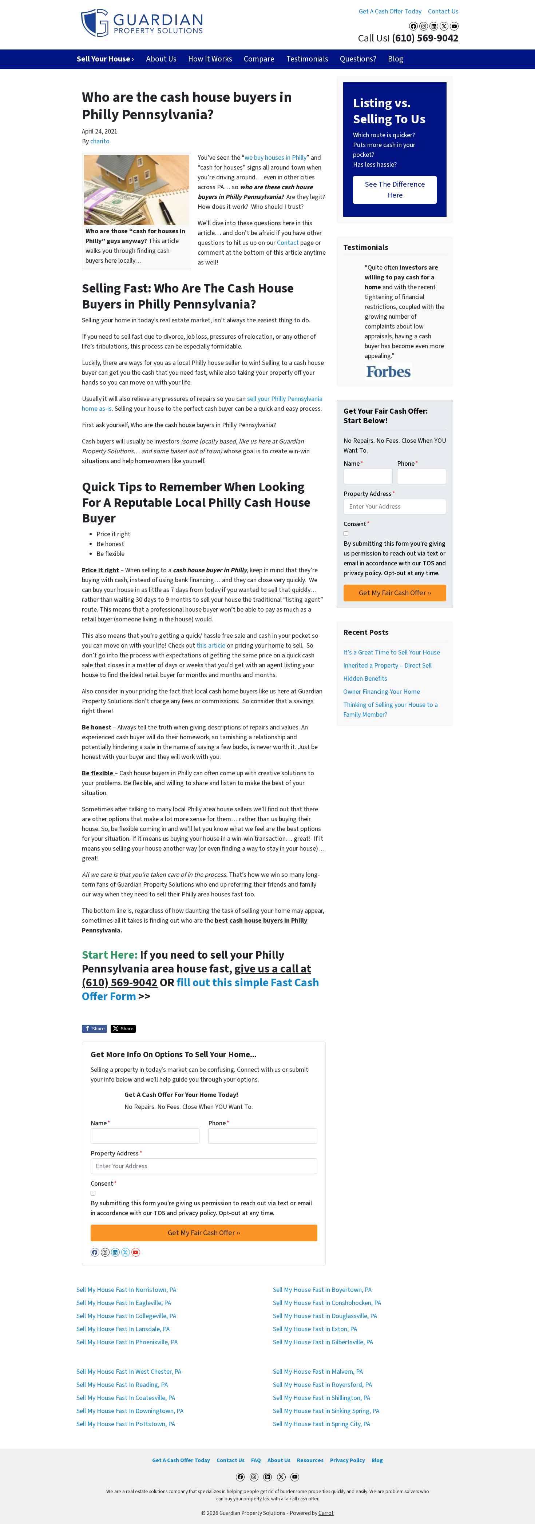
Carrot (326, 1513)
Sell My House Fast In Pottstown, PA (125, 1424)
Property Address (116, 1153)
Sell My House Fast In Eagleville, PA (123, 1303)
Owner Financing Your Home (381, 691)
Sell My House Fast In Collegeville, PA (126, 1316)
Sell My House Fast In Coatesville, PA (125, 1397)
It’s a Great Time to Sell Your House (391, 652)
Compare (259, 59)
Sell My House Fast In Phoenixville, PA (127, 1342)
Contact (288, 242)
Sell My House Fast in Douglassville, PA (325, 1316)
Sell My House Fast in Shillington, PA (321, 1397)
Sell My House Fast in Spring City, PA (321, 1424)
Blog (395, 59)
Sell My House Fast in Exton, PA (315, 1329)
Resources (310, 1460)
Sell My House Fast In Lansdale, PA (123, 1329)
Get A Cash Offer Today (390, 11)
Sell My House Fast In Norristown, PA (126, 1289)
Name (100, 1123)
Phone (218, 1123)
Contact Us (443, 11)
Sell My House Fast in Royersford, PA (322, 1384)
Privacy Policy (347, 1460)
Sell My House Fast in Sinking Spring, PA (326, 1411)
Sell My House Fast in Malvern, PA (318, 1371)
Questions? (358, 59)
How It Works (210, 59)
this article (211, 645)
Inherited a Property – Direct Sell (387, 665)
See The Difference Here (395, 189)
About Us (161, 59)
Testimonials (307, 59)
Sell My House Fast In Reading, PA (122, 1384)
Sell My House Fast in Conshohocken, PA (327, 1303)
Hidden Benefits (365, 678)
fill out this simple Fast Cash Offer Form (200, 990)
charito (100, 141)
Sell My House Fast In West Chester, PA (128, 1371)
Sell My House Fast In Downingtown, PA (129, 1411)
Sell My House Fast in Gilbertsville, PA (323, 1342)
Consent (104, 1183)
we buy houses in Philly (275, 157)
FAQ (256, 1460)
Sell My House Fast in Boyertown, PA (322, 1289)
